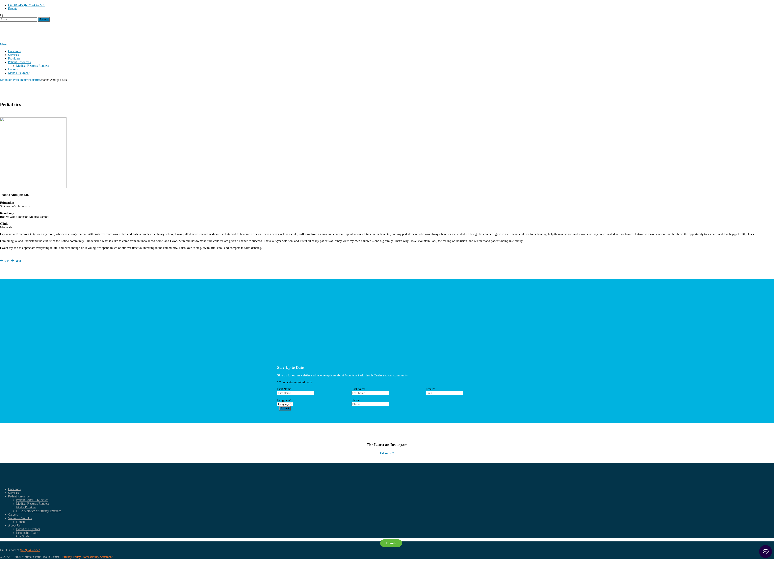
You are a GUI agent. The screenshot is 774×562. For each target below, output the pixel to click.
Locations (14, 51)
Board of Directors (28, 529)
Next (17, 260)
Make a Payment (18, 73)
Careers (13, 69)
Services (13, 54)
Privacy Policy (71, 557)
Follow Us (386, 452)
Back (6, 260)
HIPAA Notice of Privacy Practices (38, 511)
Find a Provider (26, 507)
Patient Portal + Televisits (32, 500)
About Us (14, 525)
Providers (14, 58)
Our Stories (23, 536)
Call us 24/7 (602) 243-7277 (26, 5)
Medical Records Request (32, 65)
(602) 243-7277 (30, 550)
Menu (3, 44)
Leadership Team (27, 532)
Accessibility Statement (97, 557)
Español (13, 8)
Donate (20, 521)
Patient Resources (19, 62)
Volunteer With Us (20, 518)
